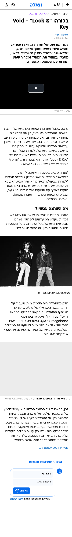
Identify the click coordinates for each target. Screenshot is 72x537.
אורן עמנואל (56, 448)
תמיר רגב (44, 448)
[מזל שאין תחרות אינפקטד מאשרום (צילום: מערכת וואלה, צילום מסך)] (36, 372)
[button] (57, 4)
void (65, 448)
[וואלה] (36, 4)
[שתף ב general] (6, 5)
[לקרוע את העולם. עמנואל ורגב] (36, 266)
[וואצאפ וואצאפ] (13, 4)
